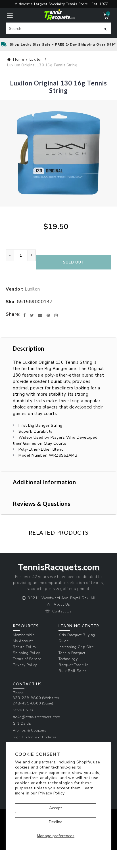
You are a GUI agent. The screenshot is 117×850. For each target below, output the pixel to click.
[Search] (105, 29)
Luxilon (36, 59)
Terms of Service (27, 658)
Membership (24, 634)
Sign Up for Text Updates (35, 737)
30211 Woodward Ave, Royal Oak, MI (61, 597)
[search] (58, 28)
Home (18, 59)
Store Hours (23, 710)
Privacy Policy (51, 793)
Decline (55, 822)
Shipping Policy (26, 652)
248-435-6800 (27, 703)
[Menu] (9, 14)
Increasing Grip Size (76, 646)
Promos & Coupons (30, 730)
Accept (55, 808)
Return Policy (24, 646)
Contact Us (62, 611)
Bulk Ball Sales (72, 670)
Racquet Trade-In (73, 664)
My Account (23, 640)
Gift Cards (22, 723)
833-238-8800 (27, 697)
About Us (62, 604)
